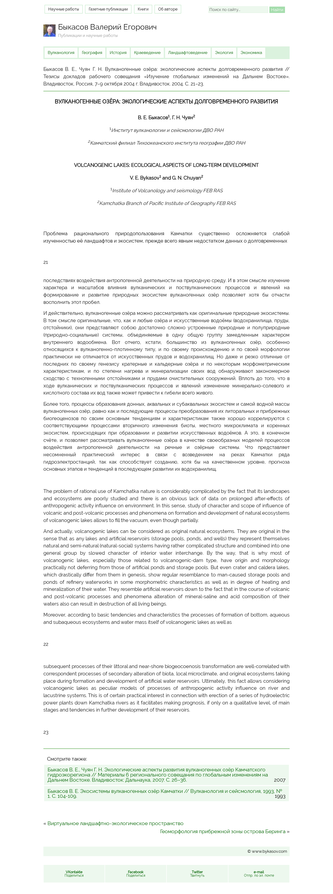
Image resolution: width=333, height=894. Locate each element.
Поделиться (74, 873)
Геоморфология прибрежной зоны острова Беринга (222, 831)
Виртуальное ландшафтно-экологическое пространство (116, 823)
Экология (224, 52)
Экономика (251, 52)
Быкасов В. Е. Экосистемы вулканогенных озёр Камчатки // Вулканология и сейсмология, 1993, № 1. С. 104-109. (166, 794)
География (92, 52)
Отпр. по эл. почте (259, 873)
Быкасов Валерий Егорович (107, 26)
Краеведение (147, 52)
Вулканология (61, 52)
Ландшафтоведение (187, 52)
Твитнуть (197, 873)
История (118, 52)
